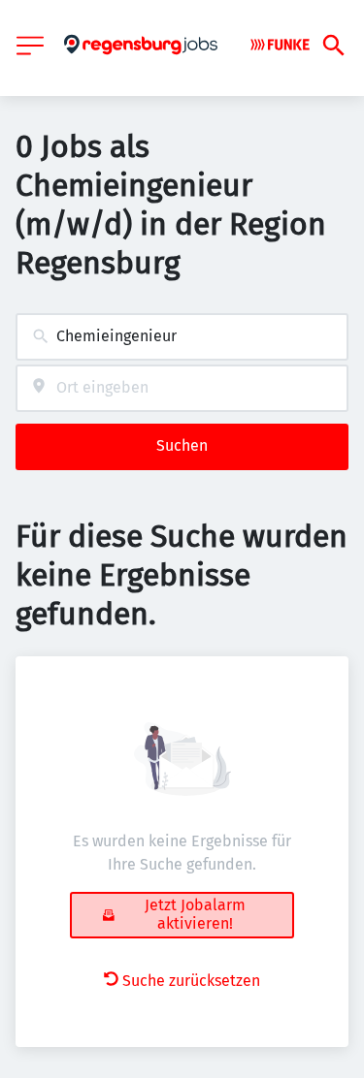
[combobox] (182, 337)
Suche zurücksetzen (191, 980)
